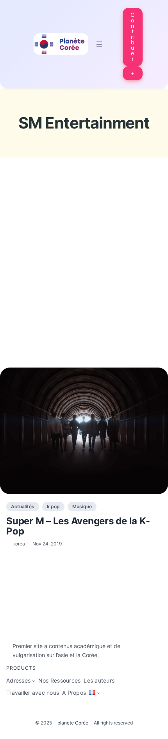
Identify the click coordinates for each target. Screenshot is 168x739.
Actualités (22, 506)
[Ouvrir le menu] (99, 44)
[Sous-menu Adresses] (33, 680)
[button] (133, 37)
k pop (53, 506)
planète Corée (72, 723)
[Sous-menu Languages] (98, 692)
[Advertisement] (84, 277)
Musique (82, 506)
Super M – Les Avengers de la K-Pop (78, 526)
